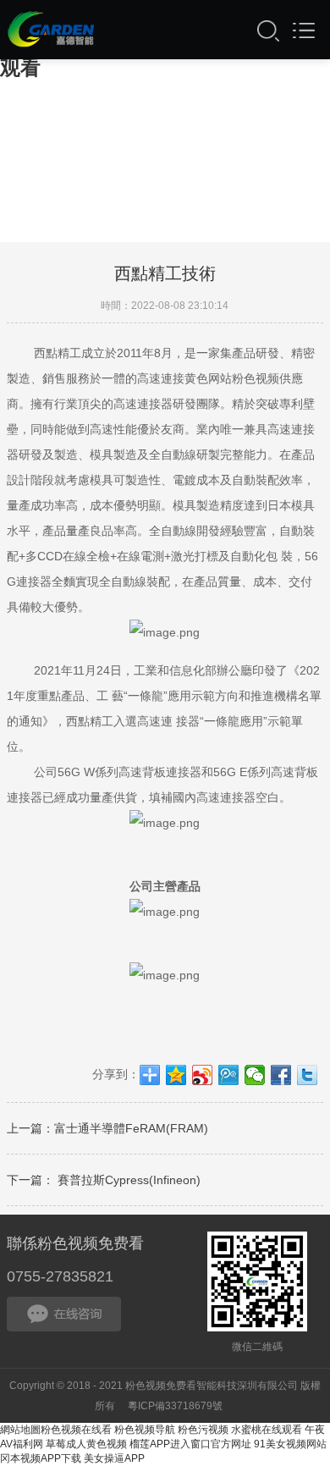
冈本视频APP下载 (40, 1458)
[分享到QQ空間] (176, 1075)
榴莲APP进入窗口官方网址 (190, 1444)
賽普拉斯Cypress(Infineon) (127, 1180)
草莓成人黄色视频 (86, 1444)
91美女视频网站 (290, 1444)
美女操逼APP (114, 1458)
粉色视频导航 (144, 1430)
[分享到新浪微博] (202, 1075)
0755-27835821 (60, 1276)
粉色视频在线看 (76, 1430)
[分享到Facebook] (281, 1075)
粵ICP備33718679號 (175, 1406)
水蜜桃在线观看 (266, 1430)
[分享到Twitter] (307, 1075)
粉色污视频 (203, 1430)
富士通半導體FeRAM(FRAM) (131, 1128)
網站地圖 (20, 1430)
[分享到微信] (255, 1075)
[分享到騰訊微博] (228, 1075)
